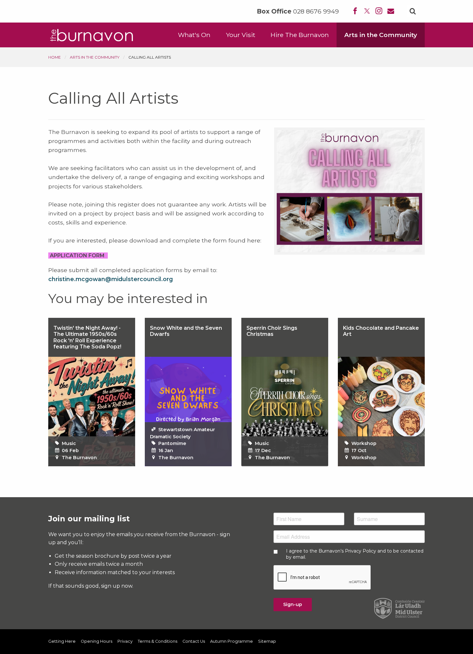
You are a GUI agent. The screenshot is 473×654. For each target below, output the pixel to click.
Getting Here (62, 642)
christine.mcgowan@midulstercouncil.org (110, 279)
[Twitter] (367, 11)
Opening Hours (96, 642)
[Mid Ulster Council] (399, 608)
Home (54, 57)
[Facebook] (355, 11)
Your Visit (240, 35)
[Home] (91, 35)
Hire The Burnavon (300, 35)
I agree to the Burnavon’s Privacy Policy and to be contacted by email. (354, 554)
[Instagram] (379, 11)
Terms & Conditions (157, 642)
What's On (194, 35)
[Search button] (412, 11)
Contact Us (193, 642)
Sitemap (267, 642)
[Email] (390, 11)
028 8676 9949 (316, 11)
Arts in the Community (380, 35)
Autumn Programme (231, 642)
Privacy (125, 642)
